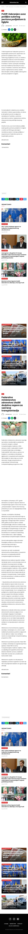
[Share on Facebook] (9, 29)
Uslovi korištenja (14, 926)
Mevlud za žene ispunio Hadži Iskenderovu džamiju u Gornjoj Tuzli (12, 282)
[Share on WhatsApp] (12, 29)
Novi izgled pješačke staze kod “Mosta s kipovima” (13, 380)
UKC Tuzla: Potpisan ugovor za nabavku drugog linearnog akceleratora (11, 228)
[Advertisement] (14, 91)
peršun (4, 193)
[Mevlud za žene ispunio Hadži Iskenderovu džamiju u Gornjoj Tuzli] (14, 270)
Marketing (13, 923)
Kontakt (19, 923)
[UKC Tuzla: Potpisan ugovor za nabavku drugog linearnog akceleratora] (14, 215)
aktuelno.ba (9, 25)
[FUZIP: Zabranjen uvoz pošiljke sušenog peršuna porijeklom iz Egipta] (14, 40)
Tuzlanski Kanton (6, 324)
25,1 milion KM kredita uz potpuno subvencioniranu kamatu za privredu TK (13, 363)
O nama (6, 923)
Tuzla (3, 372)
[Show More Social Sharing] (18, 29)
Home (2, 6)
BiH (3, 10)
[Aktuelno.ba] (14, 2)
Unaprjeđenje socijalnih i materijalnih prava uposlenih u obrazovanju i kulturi (13, 346)
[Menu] (2, 2)
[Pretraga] (26, 2)
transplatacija (5, 717)
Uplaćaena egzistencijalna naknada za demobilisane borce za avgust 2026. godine (13, 330)
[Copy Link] (15, 29)
